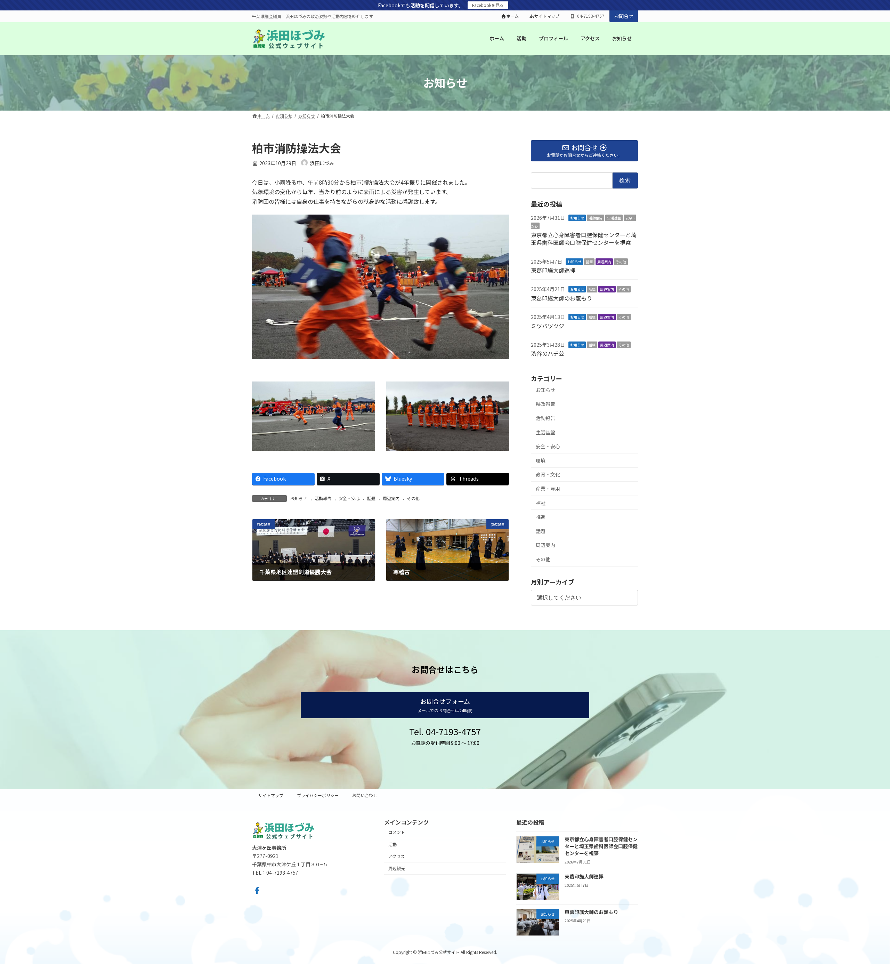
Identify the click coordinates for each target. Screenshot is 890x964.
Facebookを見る (488, 5)
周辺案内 (391, 498)
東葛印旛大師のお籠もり (561, 298)
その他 (413, 498)
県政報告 (545, 403)
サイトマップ (546, 16)
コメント (396, 832)
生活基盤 (614, 217)
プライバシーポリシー (318, 795)
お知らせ (298, 498)
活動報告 (323, 498)
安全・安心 (349, 498)
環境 (540, 460)
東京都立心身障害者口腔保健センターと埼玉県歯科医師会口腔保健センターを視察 (584, 239)
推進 (540, 516)
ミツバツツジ (547, 325)
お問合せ (623, 16)
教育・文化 (548, 474)
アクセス (396, 856)
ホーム (512, 16)
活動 (392, 844)
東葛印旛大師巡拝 (553, 270)
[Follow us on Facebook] (257, 890)
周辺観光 (396, 868)
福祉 (540, 502)
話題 (371, 498)
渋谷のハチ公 (547, 353)
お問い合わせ (364, 795)
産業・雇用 (548, 488)
